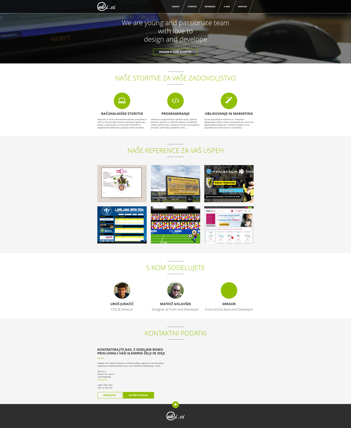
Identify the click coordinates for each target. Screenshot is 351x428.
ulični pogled (138, 395)
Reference (210, 6)
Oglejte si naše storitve (175, 51)
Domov (175, 6)
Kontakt (242, 6)
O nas (227, 6)
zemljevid (110, 395)
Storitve (192, 6)
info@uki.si (102, 379)
